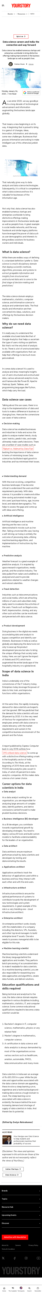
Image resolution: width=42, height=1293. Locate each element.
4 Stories (31, 64)
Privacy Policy (33, 1245)
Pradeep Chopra (19, 64)
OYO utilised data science (14, 753)
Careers (18, 1245)
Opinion (19, 36)
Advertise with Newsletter (15, 1237)
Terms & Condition (8, 1249)
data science (10, 1175)
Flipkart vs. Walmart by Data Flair (18, 448)
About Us (5, 1245)
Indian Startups (12, 1169)
